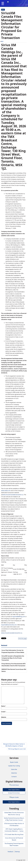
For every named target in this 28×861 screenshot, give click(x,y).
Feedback (10, 851)
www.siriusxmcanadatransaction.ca (12, 494)
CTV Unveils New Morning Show (14, 834)
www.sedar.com (5, 490)
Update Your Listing (14, 766)
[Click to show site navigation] (2, 3)
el (1, 41)
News (3, 9)
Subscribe (14, 769)
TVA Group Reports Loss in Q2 (17, 749)
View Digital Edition (14, 789)
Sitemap (17, 851)
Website (3, 717)
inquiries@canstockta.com (9, 625)
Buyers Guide (14, 762)
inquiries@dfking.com (18, 616)
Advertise (14, 773)
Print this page (22, 638)
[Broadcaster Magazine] (14, 2)
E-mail (3, 711)
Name (3, 706)
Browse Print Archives (14, 793)
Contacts (14, 776)
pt (2, 41)
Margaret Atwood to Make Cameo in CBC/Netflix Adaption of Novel (14, 745)
